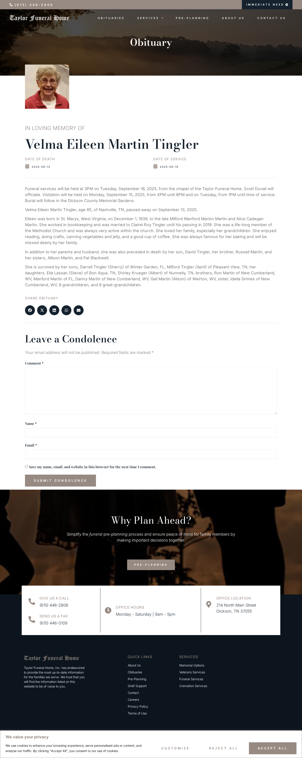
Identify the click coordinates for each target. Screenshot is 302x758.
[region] (151, 744)
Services (148, 18)
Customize (175, 748)
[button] (30, 310)
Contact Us (271, 18)
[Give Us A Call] (32, 601)
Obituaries (111, 18)
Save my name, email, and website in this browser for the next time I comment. (92, 466)
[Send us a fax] (32, 619)
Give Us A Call (54, 598)
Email (31, 445)
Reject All (223, 748)
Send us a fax (54, 616)
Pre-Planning (192, 18)
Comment (34, 363)
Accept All (273, 748)
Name (31, 423)
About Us (233, 18)
